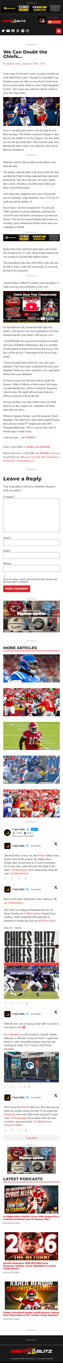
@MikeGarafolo (32, 913)
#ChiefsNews (10, 460)
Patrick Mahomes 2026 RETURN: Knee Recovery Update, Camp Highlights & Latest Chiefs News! (29, 1266)
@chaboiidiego (15, 902)
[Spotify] (22, 30)
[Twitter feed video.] (31, 1067)
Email (7, 550)
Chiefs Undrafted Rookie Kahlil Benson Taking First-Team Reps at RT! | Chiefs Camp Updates (31, 1314)
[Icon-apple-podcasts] (17, 30)
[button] (58, 31)
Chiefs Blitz (18, 845)
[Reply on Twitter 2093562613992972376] (6, 1130)
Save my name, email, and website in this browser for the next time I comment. (30, 580)
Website (7, 563)
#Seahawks (10, 1114)
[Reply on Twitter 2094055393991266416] (6, 878)
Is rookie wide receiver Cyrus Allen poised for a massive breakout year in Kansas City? (31, 1218)
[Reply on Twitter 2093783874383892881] (6, 1087)
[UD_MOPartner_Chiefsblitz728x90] (31, 11)
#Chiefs (41, 855)
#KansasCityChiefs (30, 456)
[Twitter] (3, 30)
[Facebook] (13, 30)
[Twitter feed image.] (31, 965)
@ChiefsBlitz (36, 845)
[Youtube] (8, 30)
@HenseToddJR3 (13, 1125)
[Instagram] (27, 30)
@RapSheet (14, 1034)
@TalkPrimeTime (19, 873)
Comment (9, 496)
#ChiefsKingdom (50, 456)
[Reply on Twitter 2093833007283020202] (6, 1003)
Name (7, 537)
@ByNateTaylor (46, 920)
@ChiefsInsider (19, 869)
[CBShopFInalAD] (31, 631)
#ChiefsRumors (26, 460)
